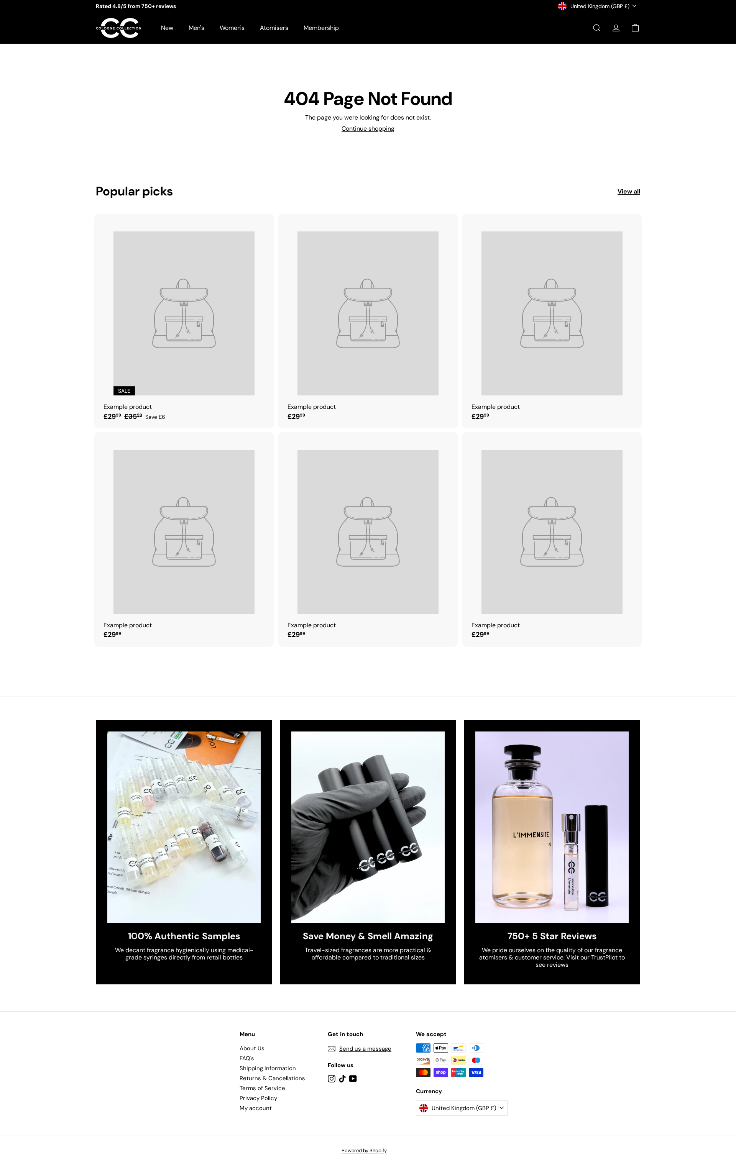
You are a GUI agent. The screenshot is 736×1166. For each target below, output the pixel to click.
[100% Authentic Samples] (184, 827)
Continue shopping (368, 129)
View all (629, 191)
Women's (232, 28)
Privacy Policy (258, 1098)
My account (256, 1108)
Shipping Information (268, 1068)
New (167, 28)
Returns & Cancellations (272, 1078)
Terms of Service (262, 1088)
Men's (196, 28)
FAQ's (247, 1058)
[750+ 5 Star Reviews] (552, 827)
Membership (321, 28)
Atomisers (274, 28)
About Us (252, 1048)
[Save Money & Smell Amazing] (368, 827)
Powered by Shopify (364, 1150)
